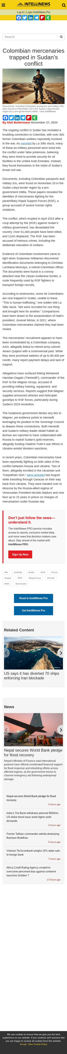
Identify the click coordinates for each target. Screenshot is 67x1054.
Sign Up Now (20, 554)
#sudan (31, 572)
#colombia (18, 572)
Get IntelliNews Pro (33, 610)
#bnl (6, 572)
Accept (23, 1044)
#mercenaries (21, 584)
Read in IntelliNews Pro (33, 598)
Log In (20, 12)
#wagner (8, 578)
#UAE (43, 572)
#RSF (20, 578)
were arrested (36, 475)
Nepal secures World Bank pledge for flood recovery (33, 752)
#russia (54, 572)
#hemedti (50, 578)
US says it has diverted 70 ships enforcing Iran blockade (31, 675)
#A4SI (7, 584)
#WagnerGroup (35, 578)
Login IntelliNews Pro (38, 12)
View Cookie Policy (37, 1044)
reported (26, 143)
